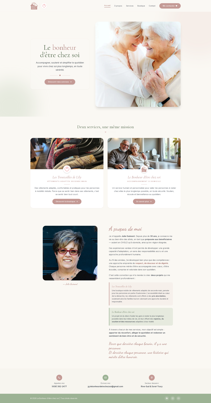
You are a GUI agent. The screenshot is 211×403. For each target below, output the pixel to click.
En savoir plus (142, 201)
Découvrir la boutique (65, 201)
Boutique (141, 6)
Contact (152, 6)
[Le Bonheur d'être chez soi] (34, 6)
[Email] (178, 398)
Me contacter (169, 6)
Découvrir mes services (58, 82)
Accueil (107, 5)
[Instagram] (172, 398)
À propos (118, 6)
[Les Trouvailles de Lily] (44, 6)
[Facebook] (167, 398)
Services (130, 6)
